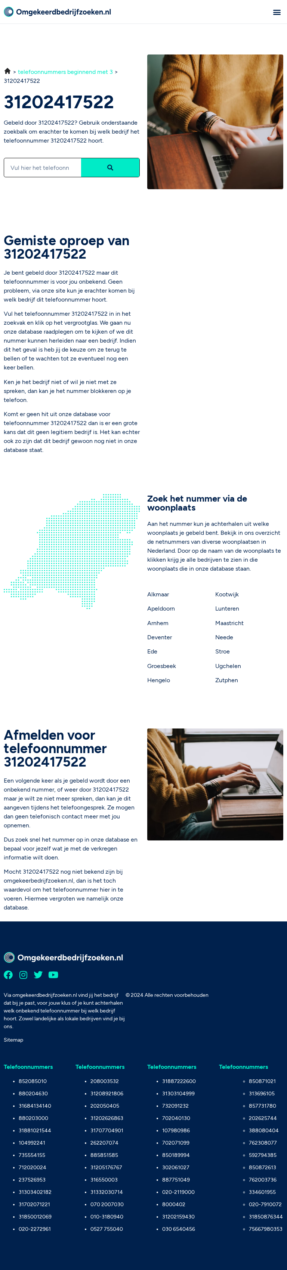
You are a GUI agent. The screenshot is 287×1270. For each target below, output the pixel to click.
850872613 (262, 1167)
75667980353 (266, 1229)
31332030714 (106, 1192)
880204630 (33, 1093)
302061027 (175, 1167)
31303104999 (178, 1093)
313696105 (262, 1093)
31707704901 (106, 1130)
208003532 (104, 1081)
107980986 (176, 1130)
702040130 (176, 1118)
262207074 (104, 1143)
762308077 (263, 1143)
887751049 (176, 1180)
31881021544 (35, 1130)
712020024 (32, 1167)
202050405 (104, 1106)
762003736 (263, 1180)
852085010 (33, 1081)
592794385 (263, 1155)
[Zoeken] (110, 167)
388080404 (264, 1130)
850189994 (176, 1155)
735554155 (32, 1155)
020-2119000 (178, 1192)
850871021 (262, 1081)
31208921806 (106, 1093)
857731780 (262, 1106)
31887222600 (179, 1081)
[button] (277, 12)
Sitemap (13, 1040)
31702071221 (34, 1204)
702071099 (175, 1143)
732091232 (175, 1106)
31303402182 (35, 1192)
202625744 (263, 1118)
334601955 (262, 1192)
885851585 (104, 1155)
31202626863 (106, 1118)
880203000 (33, 1118)
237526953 (32, 1180)
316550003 (104, 1180)
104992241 (32, 1143)
